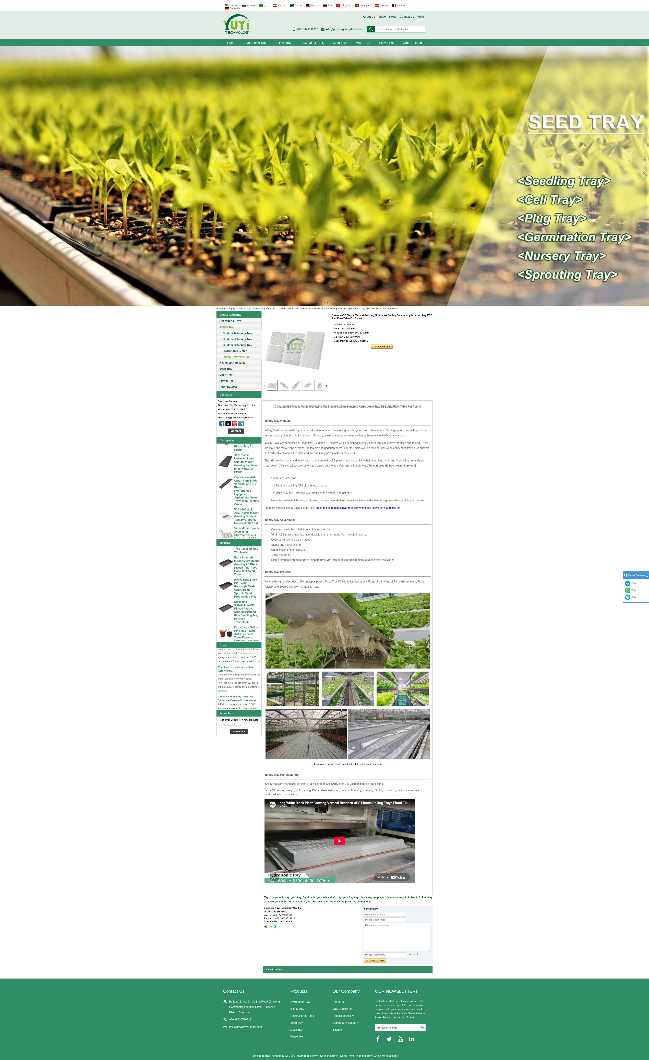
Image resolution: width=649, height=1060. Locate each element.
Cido (633, 597)
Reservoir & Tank (312, 42)
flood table (309, 897)
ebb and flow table (317, 901)
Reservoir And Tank (232, 362)
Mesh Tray (363, 42)
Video (382, 16)
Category (230, 308)
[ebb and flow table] (324, 176)
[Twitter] (228, 423)
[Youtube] (234, 423)
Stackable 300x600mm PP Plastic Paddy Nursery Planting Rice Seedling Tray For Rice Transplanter (246, 561)
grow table (323, 897)
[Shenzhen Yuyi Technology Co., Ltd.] (236, 33)
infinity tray (364, 901)
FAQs (421, 16)
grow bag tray (350, 897)
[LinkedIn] (241, 423)
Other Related (412, 42)
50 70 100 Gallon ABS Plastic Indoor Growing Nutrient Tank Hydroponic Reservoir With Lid (246, 465)
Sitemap (338, 1029)
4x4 (413, 897)
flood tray (426, 897)
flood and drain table (293, 901)
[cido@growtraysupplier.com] (270, 926)
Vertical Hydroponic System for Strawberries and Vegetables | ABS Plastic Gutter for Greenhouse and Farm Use (247, 487)
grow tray (296, 897)
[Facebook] (221, 423)
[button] (321, 303)
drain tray (335, 897)
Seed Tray (340, 42)
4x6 (272, 901)
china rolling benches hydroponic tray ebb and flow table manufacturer (358, 507)
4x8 (418, 897)
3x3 (278, 901)
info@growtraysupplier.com (343, 29)
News (392, 16)
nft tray (334, 901)
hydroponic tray (280, 897)
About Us (369, 16)
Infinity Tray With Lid (264, 308)
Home (231, 42)
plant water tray (395, 897)
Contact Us (407, 16)
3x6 (267, 901)
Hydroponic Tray (255, 42)
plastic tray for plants (372, 897)
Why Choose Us (342, 1008)
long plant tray (347, 901)
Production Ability (343, 1015)
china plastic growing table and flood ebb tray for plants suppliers (347, 764)
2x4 (407, 897)
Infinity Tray (283, 42)
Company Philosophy (345, 1022)
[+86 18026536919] (266, 926)
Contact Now (236, 432)
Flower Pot (386, 42)
